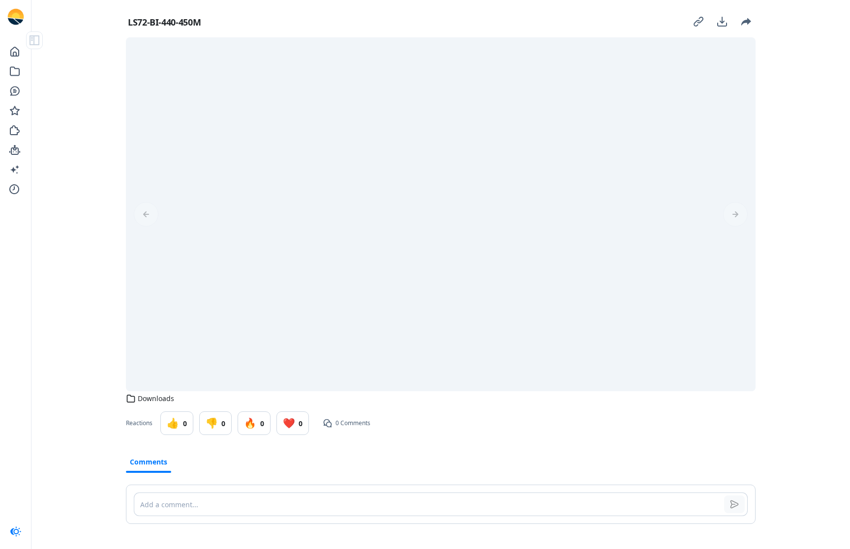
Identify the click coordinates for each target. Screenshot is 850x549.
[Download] (722, 21)
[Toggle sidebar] (34, 40)
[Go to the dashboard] (16, 17)
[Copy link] (698, 21)
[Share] (746, 21)
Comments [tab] (148, 461)
